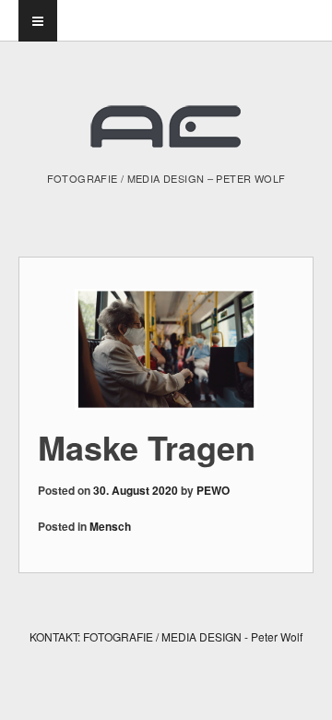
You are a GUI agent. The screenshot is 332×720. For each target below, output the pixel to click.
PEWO (213, 490)
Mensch (110, 526)
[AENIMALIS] (166, 134)
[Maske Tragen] (166, 350)
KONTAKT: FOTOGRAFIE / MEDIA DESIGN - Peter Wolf (166, 636)
